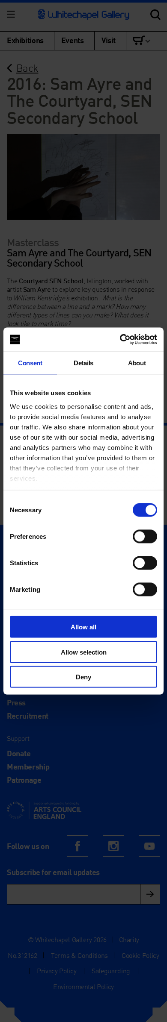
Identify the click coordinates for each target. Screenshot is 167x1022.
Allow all (83, 627)
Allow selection (84, 651)
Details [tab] (83, 362)
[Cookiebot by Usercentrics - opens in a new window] (120, 339)
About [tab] (137, 362)
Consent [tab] (30, 362)
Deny (83, 677)
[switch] (145, 536)
